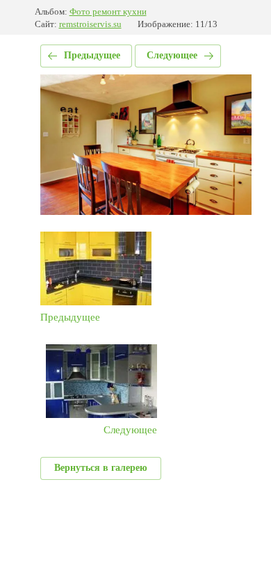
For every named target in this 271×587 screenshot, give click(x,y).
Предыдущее (92, 55)
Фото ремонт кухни (108, 11)
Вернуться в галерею (100, 468)
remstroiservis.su (90, 24)
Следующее (172, 55)
